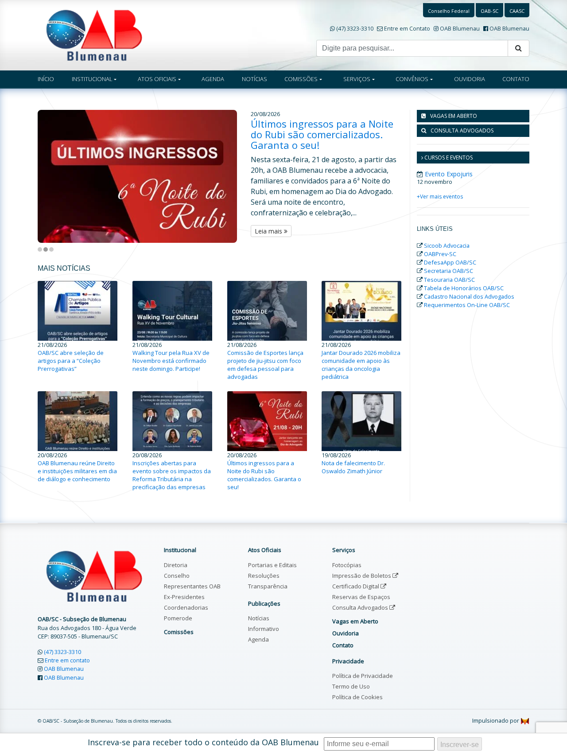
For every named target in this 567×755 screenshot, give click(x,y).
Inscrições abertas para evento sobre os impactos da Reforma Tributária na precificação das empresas (171, 475)
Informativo (263, 629)
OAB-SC (489, 11)
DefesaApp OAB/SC (450, 262)
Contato (342, 645)
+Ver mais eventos (440, 196)
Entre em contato (67, 660)
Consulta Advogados (360, 607)
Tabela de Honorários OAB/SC (464, 288)
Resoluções (264, 576)
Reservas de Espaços (361, 597)
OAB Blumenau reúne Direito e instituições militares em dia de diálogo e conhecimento (77, 471)
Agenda (258, 639)
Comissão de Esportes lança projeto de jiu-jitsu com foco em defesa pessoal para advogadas (265, 365)
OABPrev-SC (440, 254)
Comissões (179, 632)
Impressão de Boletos (362, 576)
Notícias (258, 618)
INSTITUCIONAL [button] (92, 79)
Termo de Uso (351, 686)
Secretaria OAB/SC (448, 271)
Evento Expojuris (449, 174)
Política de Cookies (357, 697)
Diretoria (175, 565)
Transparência (267, 586)
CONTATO (515, 79)
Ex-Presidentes (184, 597)
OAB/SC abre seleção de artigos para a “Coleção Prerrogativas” (71, 361)
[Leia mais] (144, 176)
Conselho (177, 576)
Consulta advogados (462, 130)
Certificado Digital (356, 586)
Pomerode (178, 618)
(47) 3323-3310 (354, 28)
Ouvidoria (345, 633)
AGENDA (213, 79)
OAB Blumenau (460, 28)
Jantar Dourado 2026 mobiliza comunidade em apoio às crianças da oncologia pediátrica (361, 365)
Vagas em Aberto (453, 116)
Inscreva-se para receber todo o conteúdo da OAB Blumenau (203, 742)
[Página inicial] (94, 34)
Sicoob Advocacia (447, 245)
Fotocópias (346, 565)
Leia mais (269, 231)
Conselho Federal (449, 11)
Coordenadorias (186, 607)
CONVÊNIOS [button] (412, 79)
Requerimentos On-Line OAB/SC (467, 305)
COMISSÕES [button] (301, 79)
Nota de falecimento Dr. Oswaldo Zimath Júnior (353, 467)
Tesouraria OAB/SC (449, 280)
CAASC (516, 11)
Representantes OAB (192, 586)
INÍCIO (46, 79)
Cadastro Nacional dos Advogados (469, 296)
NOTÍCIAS (254, 79)
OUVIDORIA (469, 79)
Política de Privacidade (362, 676)
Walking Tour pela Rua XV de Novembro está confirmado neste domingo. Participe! (171, 361)
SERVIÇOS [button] (356, 79)
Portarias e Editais (272, 565)
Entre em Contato (407, 28)
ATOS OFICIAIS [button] (157, 79)
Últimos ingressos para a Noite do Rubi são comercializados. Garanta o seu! (322, 134)
